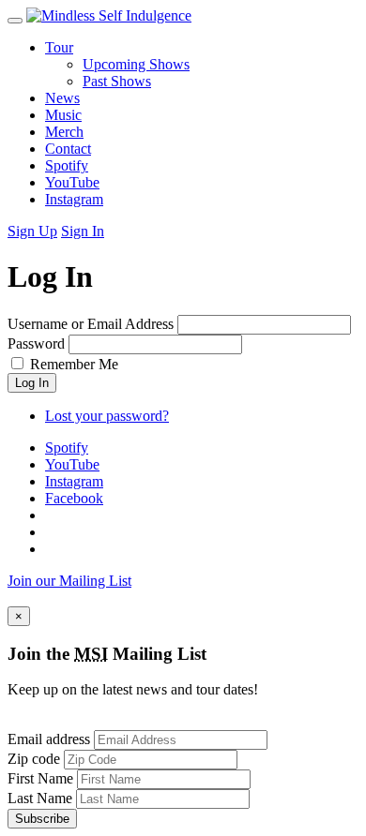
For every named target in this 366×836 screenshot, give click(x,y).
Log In (32, 383)
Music (63, 115)
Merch (64, 132)
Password (36, 343)
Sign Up (32, 231)
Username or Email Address (91, 324)
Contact (68, 149)
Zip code (34, 759)
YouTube (72, 182)
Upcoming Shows (136, 64)
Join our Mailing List (69, 581)
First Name (40, 778)
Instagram (74, 199)
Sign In (82, 231)
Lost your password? (107, 416)
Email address (49, 739)
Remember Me (74, 364)
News (62, 98)
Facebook (74, 498)
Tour (59, 47)
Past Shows (117, 81)
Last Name (40, 798)
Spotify (66, 165)
